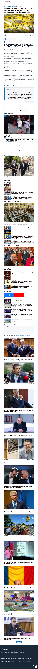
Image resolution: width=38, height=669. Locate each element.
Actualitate (8, 141)
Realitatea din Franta (11, 661)
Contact (2, 652)
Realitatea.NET (3, 658)
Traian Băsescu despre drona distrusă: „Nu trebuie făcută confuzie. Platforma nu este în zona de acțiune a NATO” (18, 588)
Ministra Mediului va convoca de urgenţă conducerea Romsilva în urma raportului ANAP (21, 320)
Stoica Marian (31, 383)
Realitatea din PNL (23, 659)
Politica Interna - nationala (13, 4)
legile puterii (19, 107)
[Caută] (30, 2)
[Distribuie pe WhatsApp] (30, 35)
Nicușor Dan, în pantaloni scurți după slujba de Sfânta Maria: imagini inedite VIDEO (21, 300)
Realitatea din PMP (29, 659)
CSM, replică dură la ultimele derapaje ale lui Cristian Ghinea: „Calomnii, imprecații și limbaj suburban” (17, 461)
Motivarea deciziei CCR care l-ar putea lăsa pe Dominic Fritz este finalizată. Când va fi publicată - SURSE (18, 487)
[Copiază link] (26, 35)
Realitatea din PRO (14, 34)
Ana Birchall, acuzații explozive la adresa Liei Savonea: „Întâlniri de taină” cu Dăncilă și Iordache (21, 287)
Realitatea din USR (10, 659)
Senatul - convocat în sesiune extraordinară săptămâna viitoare (20, 91)
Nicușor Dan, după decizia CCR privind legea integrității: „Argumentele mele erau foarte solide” (21, 277)
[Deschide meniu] (33, 2)
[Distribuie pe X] (33, 35)
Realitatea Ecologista (21, 658)
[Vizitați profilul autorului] (5, 35)
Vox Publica (16, 661)
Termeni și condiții (7, 652)
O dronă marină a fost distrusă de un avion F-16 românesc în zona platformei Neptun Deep (22, 193)
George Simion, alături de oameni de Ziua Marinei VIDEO (16, 146)
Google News (25, 110)
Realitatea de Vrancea (22, 661)
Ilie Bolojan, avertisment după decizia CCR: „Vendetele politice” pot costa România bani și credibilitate (21, 198)
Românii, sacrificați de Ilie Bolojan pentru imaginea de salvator (20, 92)
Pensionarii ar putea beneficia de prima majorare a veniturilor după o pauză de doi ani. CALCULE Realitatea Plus (20, 144)
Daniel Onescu (31, 586)
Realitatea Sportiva (9, 658)
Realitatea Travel (29, 661)
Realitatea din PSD (16, 659)
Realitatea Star (15, 658)
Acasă (6, 4)
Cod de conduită (22, 652)
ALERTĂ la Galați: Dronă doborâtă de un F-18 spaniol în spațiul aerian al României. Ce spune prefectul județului (19, 140)
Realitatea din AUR (28, 658)
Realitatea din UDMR (4, 661)
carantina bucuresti (11, 107)
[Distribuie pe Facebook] (28, 35)
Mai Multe (19, 642)
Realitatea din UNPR (4, 659)
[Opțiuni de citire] (36, 667)
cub (5, 107)
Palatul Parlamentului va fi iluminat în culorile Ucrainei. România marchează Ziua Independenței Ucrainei (20, 95)
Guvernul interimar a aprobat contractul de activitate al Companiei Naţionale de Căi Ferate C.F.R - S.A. (22, 184)
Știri (8, 4)
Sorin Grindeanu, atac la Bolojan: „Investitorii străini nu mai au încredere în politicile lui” (21, 282)
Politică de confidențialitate (14, 652)
